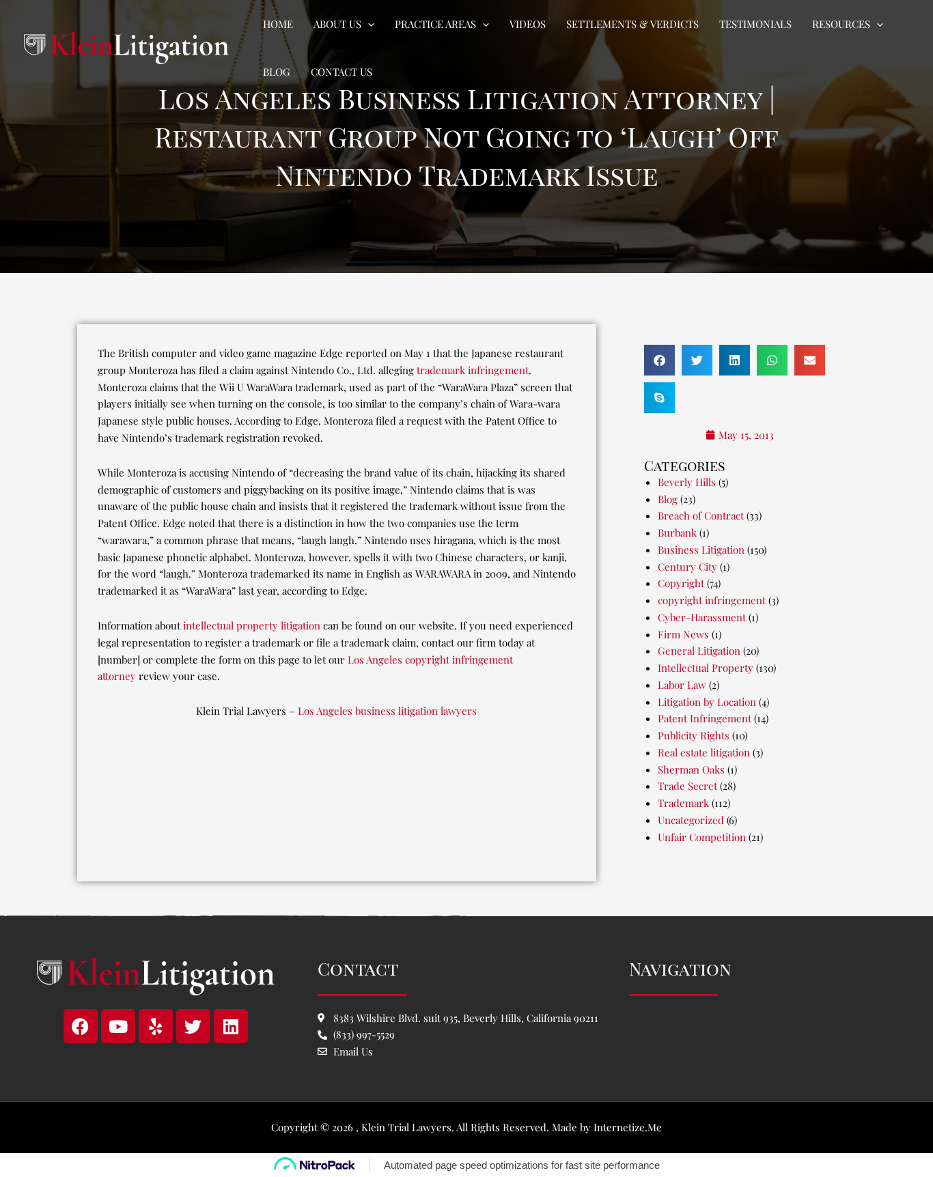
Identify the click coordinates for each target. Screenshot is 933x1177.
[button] (367, 24)
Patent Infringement (704, 718)
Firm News (683, 634)
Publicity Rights (693, 735)
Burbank (677, 532)
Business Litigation (701, 549)
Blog (668, 499)
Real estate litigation (704, 752)
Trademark (683, 803)
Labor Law (682, 685)
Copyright (681, 583)
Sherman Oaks (691, 769)
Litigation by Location (707, 702)
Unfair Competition (702, 837)
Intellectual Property (705, 668)
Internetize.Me (628, 1127)
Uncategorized (691, 820)
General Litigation (699, 650)
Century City (687, 566)
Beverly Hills (687, 482)
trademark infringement (473, 370)
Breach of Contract (701, 515)
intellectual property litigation (251, 625)
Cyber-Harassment (702, 617)
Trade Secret (687, 786)
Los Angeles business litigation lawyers (387, 711)
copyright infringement (712, 600)
